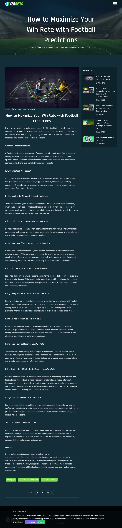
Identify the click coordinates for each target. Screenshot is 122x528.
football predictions (49, 480)
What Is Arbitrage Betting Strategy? (103, 78)
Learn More (31, 522)
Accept (41, 522)
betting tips (11, 480)
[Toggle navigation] (115, 3)
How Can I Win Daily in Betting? (105, 139)
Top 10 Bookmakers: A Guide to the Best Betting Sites (104, 108)
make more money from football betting (21, 457)
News (7, 109)
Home (37, 47)
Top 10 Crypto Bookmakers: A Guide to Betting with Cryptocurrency (105, 92)
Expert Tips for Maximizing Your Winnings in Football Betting (104, 124)
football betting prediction (28, 480)
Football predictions (46, 131)
